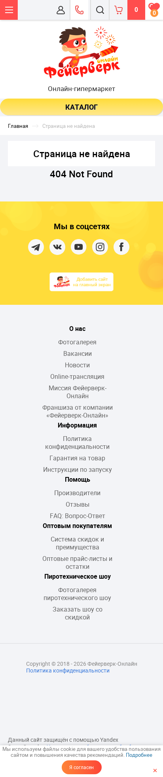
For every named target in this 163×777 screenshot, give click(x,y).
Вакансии (77, 353)
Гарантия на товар (77, 458)
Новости (77, 365)
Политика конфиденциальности (77, 442)
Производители (77, 492)
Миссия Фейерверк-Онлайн (77, 392)
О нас (77, 328)
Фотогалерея (77, 342)
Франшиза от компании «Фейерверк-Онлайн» (77, 411)
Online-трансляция (77, 376)
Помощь (77, 479)
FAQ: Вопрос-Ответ (77, 515)
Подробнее (139, 754)
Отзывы (77, 504)
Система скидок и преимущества (77, 543)
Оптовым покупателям (77, 525)
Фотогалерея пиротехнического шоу (77, 593)
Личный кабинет (61, 10)
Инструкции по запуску (77, 469)
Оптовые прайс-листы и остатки (77, 562)
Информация (77, 425)
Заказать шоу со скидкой (77, 613)
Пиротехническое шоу (77, 576)
